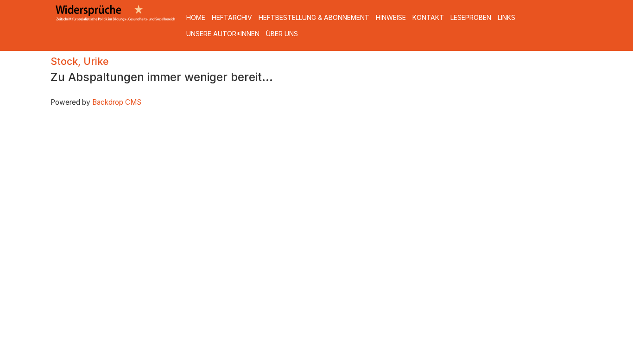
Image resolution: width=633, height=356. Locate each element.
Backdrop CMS (116, 102)
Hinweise (391, 17)
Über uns (282, 34)
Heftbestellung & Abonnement (314, 17)
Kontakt (428, 17)
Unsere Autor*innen (223, 34)
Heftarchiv (232, 17)
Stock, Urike (79, 61)
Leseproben (470, 17)
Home (195, 17)
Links (506, 17)
